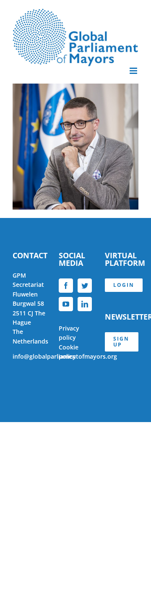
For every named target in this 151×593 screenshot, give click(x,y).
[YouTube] (66, 304)
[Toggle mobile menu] (134, 70)
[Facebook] (66, 285)
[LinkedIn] (85, 304)
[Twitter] (85, 285)
